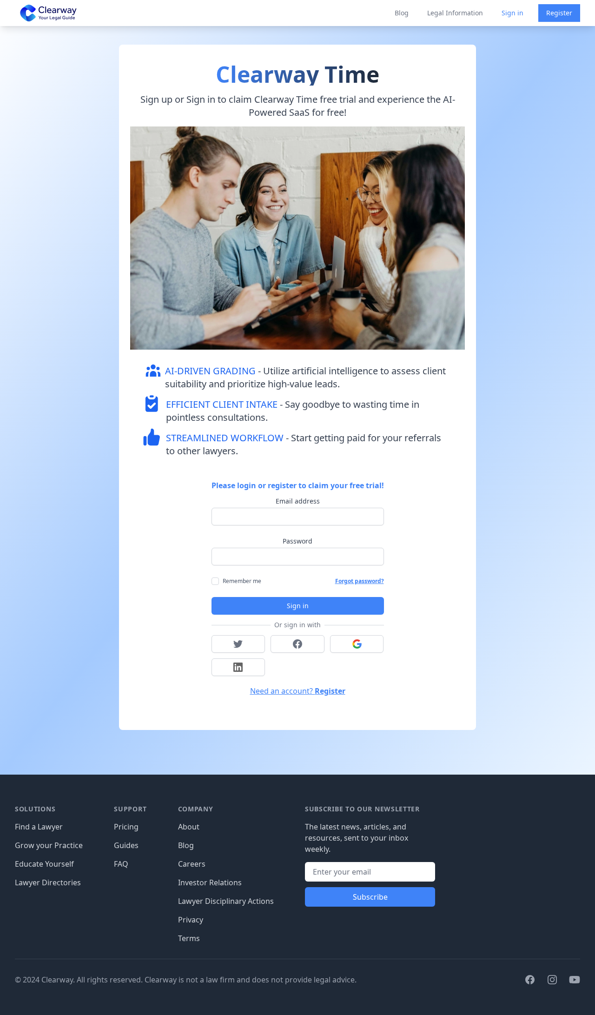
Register (559, 12)
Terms (189, 938)
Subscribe (370, 897)
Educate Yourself (44, 864)
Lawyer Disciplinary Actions (226, 901)
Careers (191, 864)
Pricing (126, 827)
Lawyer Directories (48, 882)
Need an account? (297, 691)
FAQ (121, 864)
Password (297, 541)
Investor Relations (210, 882)
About (188, 827)
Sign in (512, 12)
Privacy (190, 920)
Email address (298, 501)
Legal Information (455, 12)
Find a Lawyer (39, 827)
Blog (402, 12)
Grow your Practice (49, 845)
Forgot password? (359, 581)
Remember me (242, 581)
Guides (126, 845)
